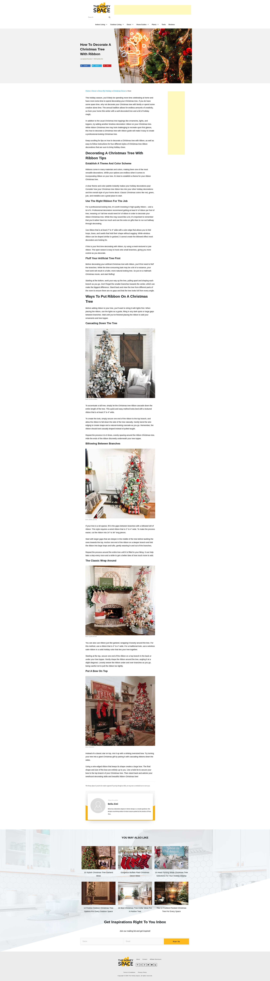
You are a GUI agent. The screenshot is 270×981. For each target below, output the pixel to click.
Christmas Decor (119, 91)
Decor (94, 91)
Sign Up (176, 941)
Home (88, 91)
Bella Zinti (113, 804)
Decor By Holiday (104, 91)
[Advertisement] (152, 10)
